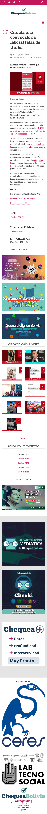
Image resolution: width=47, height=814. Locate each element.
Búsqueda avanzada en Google (22, 198)
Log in (13, 249)
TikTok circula (18, 103)
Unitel (14, 217)
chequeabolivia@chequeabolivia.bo (23, 803)
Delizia (13, 166)
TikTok (21, 217)
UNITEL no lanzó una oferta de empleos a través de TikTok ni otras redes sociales (27, 131)
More (23, 438)
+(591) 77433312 (23, 805)
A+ (7, 30)
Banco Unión (39, 163)
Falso (22, 57)
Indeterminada (17, 232)
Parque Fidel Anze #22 (23, 800)
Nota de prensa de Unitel (20, 203)
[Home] (23, 11)
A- (3, 30)
